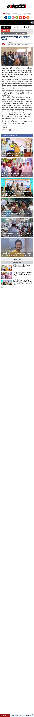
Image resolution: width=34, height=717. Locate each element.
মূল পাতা (6, 30)
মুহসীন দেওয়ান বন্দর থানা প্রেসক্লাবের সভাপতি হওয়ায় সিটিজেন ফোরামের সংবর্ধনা (16, 174)
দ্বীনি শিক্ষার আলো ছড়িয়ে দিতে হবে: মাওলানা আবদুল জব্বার (14, 154)
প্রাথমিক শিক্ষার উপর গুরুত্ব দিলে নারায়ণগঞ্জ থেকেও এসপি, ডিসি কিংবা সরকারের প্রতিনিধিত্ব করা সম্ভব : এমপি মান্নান (16, 194)
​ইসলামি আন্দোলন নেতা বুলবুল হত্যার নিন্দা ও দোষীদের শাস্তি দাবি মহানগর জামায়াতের (16, 254)
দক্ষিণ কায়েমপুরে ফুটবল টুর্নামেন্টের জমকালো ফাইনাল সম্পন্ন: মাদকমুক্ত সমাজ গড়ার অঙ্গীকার (16, 213)
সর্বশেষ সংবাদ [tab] (17, 260)
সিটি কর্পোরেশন (21, 33)
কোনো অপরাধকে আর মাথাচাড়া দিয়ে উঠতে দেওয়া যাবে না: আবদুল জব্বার (16, 234)
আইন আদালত (7, 33)
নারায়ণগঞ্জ (14, 33)
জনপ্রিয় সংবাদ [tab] (17, 263)
